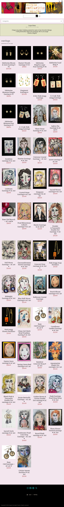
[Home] (32, 8)
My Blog (35, 494)
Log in (30, 494)
